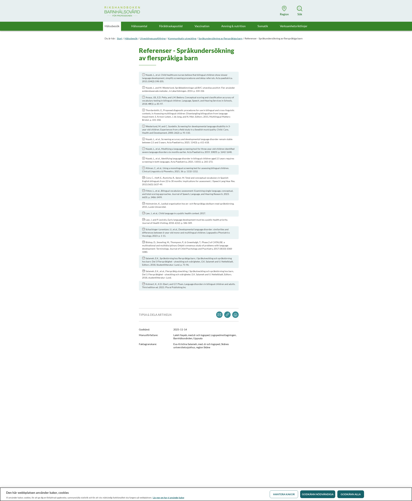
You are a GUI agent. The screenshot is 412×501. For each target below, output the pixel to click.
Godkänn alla (351, 494)
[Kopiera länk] (227, 314)
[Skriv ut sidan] (235, 314)
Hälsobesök (131, 38)
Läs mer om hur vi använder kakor (168, 497)
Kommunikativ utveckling (182, 38)
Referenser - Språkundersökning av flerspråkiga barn (274, 38)
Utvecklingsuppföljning (153, 38)
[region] (206, 494)
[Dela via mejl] (219, 314)
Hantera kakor (284, 494)
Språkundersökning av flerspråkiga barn (220, 38)
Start (119, 38)
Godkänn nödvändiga (317, 494)
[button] (284, 10)
